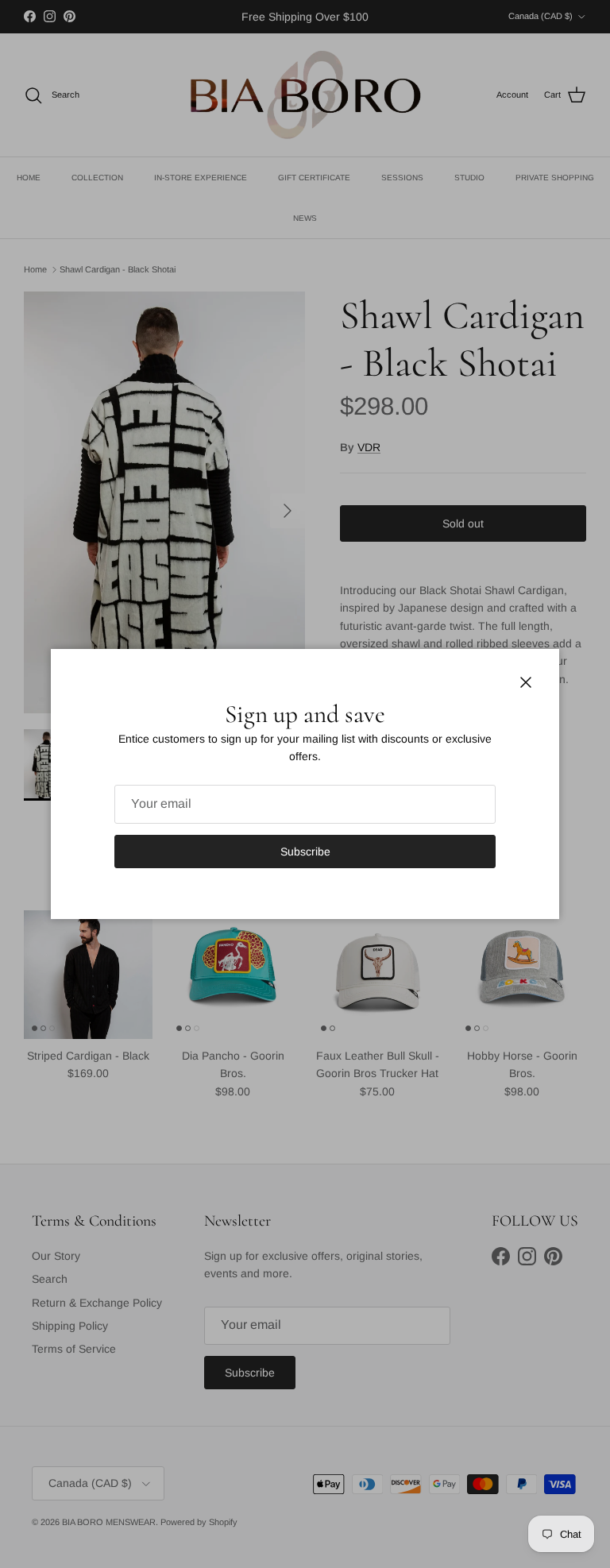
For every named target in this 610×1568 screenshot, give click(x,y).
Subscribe (305, 851)
